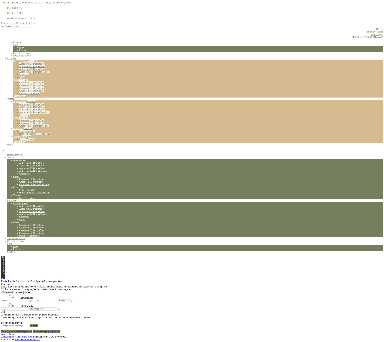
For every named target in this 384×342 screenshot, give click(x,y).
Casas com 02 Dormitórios (31, 85)
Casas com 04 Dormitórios (31, 90)
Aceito (28, 292)
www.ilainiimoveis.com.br (27, 339)
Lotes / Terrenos (26, 139)
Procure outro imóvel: (11, 322)
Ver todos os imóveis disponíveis (16, 331)
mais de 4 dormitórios (29, 93)
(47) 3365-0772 (14, 8)
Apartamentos (19, 101)
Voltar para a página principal (46, 331)
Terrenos (17, 136)
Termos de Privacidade (12, 292)
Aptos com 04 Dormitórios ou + (34, 72)
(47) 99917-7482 (15, 13)
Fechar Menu (19, 96)
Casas (22, 77)
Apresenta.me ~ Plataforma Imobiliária (19, 336)
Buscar (34, 326)
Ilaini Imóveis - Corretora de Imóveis (18, 23)
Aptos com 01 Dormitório (31, 63)
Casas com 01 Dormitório (31, 82)
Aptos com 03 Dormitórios (32, 69)
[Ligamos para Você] (3, 278)
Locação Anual (20, 61)
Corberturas (24, 115)
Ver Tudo (32, 61)
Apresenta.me (7, 334)
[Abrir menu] (2, 149)
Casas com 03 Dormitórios (31, 88)
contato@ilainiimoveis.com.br (21, 18)
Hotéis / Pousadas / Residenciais (34, 134)
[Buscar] (2, 26)
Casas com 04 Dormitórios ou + (34, 125)
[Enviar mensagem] (72, 301)
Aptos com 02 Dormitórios (32, 66)
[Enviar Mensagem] (59, 309)
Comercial (24, 74)
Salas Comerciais (27, 131)
